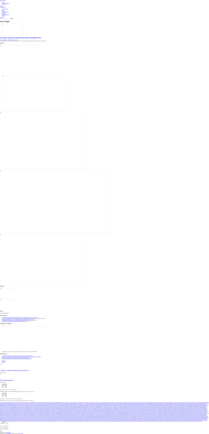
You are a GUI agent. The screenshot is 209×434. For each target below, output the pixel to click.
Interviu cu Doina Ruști (129, 411)
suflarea (42, 420)
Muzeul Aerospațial (171, 414)
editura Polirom (148, 408)
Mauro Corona (39, 414)
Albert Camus (89, 403)
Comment (16, 39)
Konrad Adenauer (113, 412)
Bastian (118, 404)
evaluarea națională (99, 409)
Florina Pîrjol (48, 410)
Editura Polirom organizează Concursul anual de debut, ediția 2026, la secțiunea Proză (17, 320)
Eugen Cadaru (79, 409)
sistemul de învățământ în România (166, 419)
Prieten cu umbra (45, 417)
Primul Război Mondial (70, 417)
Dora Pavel (81, 408)
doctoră (50, 408)
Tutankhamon (154, 420)
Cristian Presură (79, 407)
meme (43, 414)
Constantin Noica (3, 407)
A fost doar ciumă (201, 402)
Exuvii (138, 409)
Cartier (185, 405)
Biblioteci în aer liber (144, 404)
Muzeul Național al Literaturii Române (10, 415)
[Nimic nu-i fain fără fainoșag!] (3, 378)
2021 (183, 402)
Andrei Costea (176, 403)
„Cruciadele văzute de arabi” (18, 402)
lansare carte (131, 412)
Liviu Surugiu (92, 413)
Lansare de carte (136, 412)
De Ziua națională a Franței (158, 407)
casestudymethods (189, 405)
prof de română (79, 417)
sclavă (33, 419)
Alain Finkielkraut (73, 403)
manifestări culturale (179, 413)
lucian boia (101, 413)
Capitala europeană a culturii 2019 (115, 405)
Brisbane (33, 405)
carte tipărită (152, 405)
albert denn (94, 403)
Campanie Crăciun (106, 405)
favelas (198, 409)
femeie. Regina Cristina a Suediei (5, 410)
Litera (84, 413)
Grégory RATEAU (136, 410)
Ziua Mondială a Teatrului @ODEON (171, 421)
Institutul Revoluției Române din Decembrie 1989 (104, 411)
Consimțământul (196, 406)
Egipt (196, 408)
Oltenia (26, 416)
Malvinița (134, 413)
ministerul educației (92, 414)
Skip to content (2, 0)
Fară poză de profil (190, 409)
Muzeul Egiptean (189, 414)
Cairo (83, 405)
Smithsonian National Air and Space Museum (180, 419)
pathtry (129, 416)
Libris (63, 413)
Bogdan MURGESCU (169, 404)
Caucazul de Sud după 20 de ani (24, 406)
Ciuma (131, 406)
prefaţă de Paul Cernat (26, 417)
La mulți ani (124, 412)
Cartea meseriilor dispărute (167, 405)
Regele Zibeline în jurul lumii (5, 418)
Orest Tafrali (39, 416)
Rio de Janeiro (67, 418)
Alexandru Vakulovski (106, 403)
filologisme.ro (11, 39)
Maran (184, 413)
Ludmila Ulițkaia (109, 413)
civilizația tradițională (136, 406)
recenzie (195, 417)
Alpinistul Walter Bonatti (131, 403)
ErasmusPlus (52, 409)
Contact (3, 15)
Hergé (179, 410)
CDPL (32, 406)
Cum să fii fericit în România (122, 407)
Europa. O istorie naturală (91, 409)
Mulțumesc (162, 414)
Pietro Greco (178, 416)
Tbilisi (97, 420)
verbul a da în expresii (8, 421)
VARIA (3, 10)
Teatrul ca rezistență (101, 420)
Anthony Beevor (3, 404)
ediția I (139, 408)
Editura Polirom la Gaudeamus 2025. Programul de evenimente (13, 321)
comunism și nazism (173, 406)
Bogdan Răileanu (182, 404)
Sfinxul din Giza (107, 419)
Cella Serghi (59, 406)
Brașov (31, 405)
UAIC (158, 420)
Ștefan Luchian (24, 420)
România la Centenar (117, 418)
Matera (29, 414)
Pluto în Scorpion (191, 416)
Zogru (190, 421)
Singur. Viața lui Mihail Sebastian (147, 419)
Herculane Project (174, 410)
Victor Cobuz (58, 421)
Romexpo (181, 418)
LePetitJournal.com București (191, 412)
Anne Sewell (206, 403)
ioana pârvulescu (179, 411)
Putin (100, 417)
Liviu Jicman (88, 413)
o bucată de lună (136, 415)
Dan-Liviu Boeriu (144, 407)
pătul (137, 416)
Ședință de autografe (89, 419)
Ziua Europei (149, 421)
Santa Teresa (15, 419)
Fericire (20, 410)
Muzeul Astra (177, 414)
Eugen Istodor (84, 409)
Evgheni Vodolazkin (113, 409)
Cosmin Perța (61, 407)
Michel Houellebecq (48, 414)
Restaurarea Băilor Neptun (42, 418)
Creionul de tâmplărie (72, 407)
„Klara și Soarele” (98, 402)
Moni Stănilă (124, 414)
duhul (106, 408)
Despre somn (192, 407)
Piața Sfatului (173, 416)
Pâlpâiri (71, 416)
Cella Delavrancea (54, 406)
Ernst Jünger (68, 409)
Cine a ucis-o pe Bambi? (112, 406)
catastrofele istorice (13, 406)
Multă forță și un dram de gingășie (154, 414)
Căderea (67, 405)
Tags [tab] (3, 362)
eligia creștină (7, 409)
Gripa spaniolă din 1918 (144, 410)
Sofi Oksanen (193, 419)
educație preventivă (192, 408)
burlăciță (40, 405)
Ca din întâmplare (45, 405)
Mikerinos (73, 414)
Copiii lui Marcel (27, 407)
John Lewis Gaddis (54, 412)
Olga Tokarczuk (22, 416)
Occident (17, 416)
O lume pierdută (188, 415)
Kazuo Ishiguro (87, 412)
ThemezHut (21, 433)
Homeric (4, 411)
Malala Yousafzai (130, 413)
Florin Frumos (39, 410)
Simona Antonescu (122, 419)
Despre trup (202, 407)
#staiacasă (138, 402)
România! (123, 418)
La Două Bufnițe (119, 412)
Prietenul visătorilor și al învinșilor (54, 417)
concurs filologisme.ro (189, 406)
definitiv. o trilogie (166, 407)
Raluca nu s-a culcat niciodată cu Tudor (127, 417)
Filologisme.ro (31, 410)
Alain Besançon (66, 403)
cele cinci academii (36, 406)
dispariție (39, 408)
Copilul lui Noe (32, 407)
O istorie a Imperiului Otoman (180, 415)
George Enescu (126, 410)
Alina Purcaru (117, 403)
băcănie (100, 404)
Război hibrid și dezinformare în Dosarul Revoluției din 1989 (167, 417)
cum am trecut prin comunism (111, 407)
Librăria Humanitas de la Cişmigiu (20, 413)
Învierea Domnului (151, 411)
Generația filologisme (6, 3)
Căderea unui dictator (73, 405)
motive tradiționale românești (143, 414)
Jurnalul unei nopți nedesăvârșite (74, 412)
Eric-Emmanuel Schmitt (61, 409)
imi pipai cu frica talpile (81, 411)
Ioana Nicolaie (173, 411)
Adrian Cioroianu (60, 403)
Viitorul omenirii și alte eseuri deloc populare (86, 421)
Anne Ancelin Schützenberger (198, 403)
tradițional (130, 420)
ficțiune (23, 410)
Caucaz (17, 406)
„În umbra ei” (87, 402)
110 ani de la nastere (168, 402)
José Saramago (60, 412)
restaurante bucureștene (33, 418)
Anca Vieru (164, 403)
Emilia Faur (22, 409)
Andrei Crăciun (181, 403)
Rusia (197, 418)
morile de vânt (135, 414)
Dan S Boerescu (134, 407)
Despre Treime (196, 407)
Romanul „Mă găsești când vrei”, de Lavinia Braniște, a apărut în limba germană (16, 319)
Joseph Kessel (65, 412)
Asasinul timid (53, 404)
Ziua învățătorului (154, 421)
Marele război (193, 413)
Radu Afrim (112, 417)
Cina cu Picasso (105, 406)
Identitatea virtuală (68, 411)
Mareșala (197, 413)
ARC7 (7, 404)
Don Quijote (77, 408)
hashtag (167, 410)
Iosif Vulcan (204, 411)
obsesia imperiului (12, 416)
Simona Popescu (133, 419)
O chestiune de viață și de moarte (144, 415)
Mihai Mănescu (59, 414)
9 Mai (193, 402)
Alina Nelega (112, 403)
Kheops (99, 412)
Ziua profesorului (186, 421)
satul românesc (29, 419)
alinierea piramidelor (123, 403)
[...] (46, 40)
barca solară (115, 404)
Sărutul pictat (24, 419)
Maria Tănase (201, 413)
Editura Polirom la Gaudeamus (156, 408)
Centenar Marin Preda (69, 406)
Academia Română (43, 403)
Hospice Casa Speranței (24, 411)
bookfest (5, 405)
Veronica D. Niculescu (16, 421)
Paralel (93, 416)
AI (63, 403)
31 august (189, 402)
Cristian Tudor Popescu (86, 407)
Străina (39, 420)
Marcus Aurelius (188, 413)
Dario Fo (148, 407)
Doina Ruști (54, 408)
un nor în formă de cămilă (168, 420)
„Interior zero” (92, 402)
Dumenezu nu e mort (111, 408)
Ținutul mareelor (117, 420)
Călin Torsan (95, 405)
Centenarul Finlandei (76, 406)
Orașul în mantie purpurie (32, 416)
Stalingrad (1, 420)
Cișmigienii (128, 406)
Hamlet (164, 410)
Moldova (113, 414)
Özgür (64, 416)
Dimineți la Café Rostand (24, 408)
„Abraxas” (2, 402)
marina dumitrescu (3, 414)
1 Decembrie (142, 402)
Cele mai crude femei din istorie (45, 406)
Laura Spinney (147, 412)
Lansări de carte (142, 412)
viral (95, 421)
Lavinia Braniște (159, 412)
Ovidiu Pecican (54, 416)
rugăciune (185, 418)
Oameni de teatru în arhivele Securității (198, 415)
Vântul (1, 421)
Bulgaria (37, 405)
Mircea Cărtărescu (99, 414)
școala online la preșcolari (54, 419)
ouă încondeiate (48, 416)
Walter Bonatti (123, 421)
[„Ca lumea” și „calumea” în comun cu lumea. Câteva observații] (3, 368)
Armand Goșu (23, 404)
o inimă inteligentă (171, 415)
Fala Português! (184, 409)
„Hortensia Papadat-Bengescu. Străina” (58, 402)
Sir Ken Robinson (156, 419)
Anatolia (160, 403)
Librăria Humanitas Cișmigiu (9, 413)
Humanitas (36, 411)
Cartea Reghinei (181, 405)
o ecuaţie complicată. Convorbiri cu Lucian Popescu (159, 415)
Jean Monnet (41, 412)
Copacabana (8, 407)
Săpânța (18, 419)
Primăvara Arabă (63, 417)
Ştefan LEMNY (19, 420)
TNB (123, 420)
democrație (178, 407)
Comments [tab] (4, 361)
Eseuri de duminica (73, 409)
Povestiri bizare (19, 417)
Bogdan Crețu (162, 404)
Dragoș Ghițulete (94, 408)
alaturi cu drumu (84, 403)
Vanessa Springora (204, 420)
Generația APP (95, 410)
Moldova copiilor (118, 414)
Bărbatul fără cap (110, 404)
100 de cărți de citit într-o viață (160, 402)
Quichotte (102, 417)
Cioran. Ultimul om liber (121, 406)
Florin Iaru (44, 410)
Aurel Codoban (90, 404)
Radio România (107, 417)
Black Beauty (157, 404)
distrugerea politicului (45, 408)
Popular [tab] (3, 360)
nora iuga (112, 415)
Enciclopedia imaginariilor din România (39, 409)
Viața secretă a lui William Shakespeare (39, 421)
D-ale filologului (5, 8)
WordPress (9, 433)
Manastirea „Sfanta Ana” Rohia (170, 413)
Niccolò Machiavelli (70, 415)
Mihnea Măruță (68, 414)
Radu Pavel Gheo (117, 417)
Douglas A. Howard (87, 408)
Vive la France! (98, 421)
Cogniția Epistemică (148, 406)
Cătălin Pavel (7, 406)
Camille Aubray (100, 405)
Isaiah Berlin (11, 412)
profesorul (84, 417)
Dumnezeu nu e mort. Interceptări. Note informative (124, 408)
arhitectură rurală (17, 404)
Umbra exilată (161, 420)
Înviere (146, 411)
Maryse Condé (21, 414)
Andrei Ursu (191, 403)
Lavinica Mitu (164, 412)
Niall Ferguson (63, 415)
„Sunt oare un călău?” (132, 402)
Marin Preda (206, 413)
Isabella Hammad (5, 412)
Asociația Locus (81, 404)
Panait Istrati (75, 416)
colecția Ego (154, 406)
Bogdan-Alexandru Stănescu (190, 404)
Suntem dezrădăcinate (47, 420)
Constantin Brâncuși (203, 406)
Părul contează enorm (121, 416)
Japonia (37, 412)
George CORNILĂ (120, 410)
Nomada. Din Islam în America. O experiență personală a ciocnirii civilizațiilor (97, 415)
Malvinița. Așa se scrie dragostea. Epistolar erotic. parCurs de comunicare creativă (150, 413)
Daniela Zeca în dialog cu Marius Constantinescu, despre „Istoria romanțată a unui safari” (17, 317)
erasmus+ (48, 409)
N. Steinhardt (45, 415)
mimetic (76, 414)
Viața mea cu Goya (28, 421)
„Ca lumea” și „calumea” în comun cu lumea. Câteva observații (14, 370)
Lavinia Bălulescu (153, 412)
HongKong (8, 411)
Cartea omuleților (175, 405)
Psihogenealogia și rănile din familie (92, 417)
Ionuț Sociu (200, 411)
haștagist (169, 410)
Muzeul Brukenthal (183, 414)
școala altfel (37, 419)
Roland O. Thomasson (110, 418)
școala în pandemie (42, 419)
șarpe (21, 419)
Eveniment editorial (106, 409)
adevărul (47, 403)
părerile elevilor (103, 416)
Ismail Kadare (15, 412)
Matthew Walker (34, 414)
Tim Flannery (111, 420)
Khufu (102, 412)
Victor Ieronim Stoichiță (65, 421)
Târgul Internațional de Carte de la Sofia (82, 420)
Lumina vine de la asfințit (116, 413)
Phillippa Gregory (168, 416)
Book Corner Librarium (199, 404)
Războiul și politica (191, 417)
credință (67, 407)
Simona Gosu (128, 419)
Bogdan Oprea (176, 404)
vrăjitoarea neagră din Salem (116, 421)
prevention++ (40, 417)
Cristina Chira (92, 407)
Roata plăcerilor (79, 418)
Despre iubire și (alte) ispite (184, 407)
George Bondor (107, 410)
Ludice (104, 413)
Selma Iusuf (95, 419)
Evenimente (4, 13)
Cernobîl (95, 406)
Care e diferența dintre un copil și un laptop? (129, 405)
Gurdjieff (149, 410)
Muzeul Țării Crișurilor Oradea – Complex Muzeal (34, 415)
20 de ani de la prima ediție (177, 402)
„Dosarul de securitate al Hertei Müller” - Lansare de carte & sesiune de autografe (37, 402)
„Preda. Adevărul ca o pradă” (114, 402)
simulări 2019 (139, 419)
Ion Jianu (184, 411)
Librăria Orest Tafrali (51, 413)
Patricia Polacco (133, 416)
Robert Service (103, 418)
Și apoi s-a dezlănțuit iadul (114, 419)
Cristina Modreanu (98, 407)
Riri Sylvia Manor (73, 418)
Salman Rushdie (3, 419)
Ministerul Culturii (85, 414)
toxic (125, 420)
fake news (141, 409)
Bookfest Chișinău (10, 405)
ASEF (57, 404)
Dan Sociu (138, 407)
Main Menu (2, 17)
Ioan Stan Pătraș (168, 411)
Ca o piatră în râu (51, 405)
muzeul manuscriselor (196, 414)
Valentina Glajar (192, 420)
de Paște (151, 407)
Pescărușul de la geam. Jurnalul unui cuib (158, 416)
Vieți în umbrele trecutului (74, 421)
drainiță (98, 408)
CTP (102, 407)
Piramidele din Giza (184, 416)
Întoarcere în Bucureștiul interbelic (139, 411)
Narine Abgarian (50, 415)
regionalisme (12, 418)
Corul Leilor (50, 407)
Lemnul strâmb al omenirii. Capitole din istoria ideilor (176, 412)
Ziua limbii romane (161, 421)
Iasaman (63, 411)
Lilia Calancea (74, 413)
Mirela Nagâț (109, 414)
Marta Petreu (16, 414)
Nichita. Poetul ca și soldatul (78, 415)
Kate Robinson (82, 412)
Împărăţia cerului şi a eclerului (90, 411)
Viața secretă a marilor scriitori (51, 421)
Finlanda (35, 410)
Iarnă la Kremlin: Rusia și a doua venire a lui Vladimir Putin (51, 411)
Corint (39, 407)
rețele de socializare (50, 418)
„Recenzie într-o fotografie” (123, 402)
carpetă (143, 405)
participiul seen (114, 416)
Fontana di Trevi (53, 410)
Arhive (1, 313)
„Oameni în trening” (104, 402)
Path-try (126, 416)
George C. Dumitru (113, 410)
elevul (4, 409)
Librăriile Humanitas (58, 413)
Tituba (121, 420)
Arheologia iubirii (11, 404)
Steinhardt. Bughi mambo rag (33, 420)
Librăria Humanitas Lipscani (42, 413)
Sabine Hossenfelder (202, 418)
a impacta (37, 403)
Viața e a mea (22, 421)
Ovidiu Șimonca (60, 416)
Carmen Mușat (139, 405)
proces (76, 417)
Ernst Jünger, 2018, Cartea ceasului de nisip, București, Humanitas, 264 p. (20, 37)
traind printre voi (135, 420)
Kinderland (105, 412)
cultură (105, 407)
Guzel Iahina (153, 410)
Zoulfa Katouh (199, 421)
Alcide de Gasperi (99, 403)
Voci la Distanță (104, 421)
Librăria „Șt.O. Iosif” (200, 412)
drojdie (101, 408)
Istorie (19, 412)
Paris (107, 416)
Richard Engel (62, 418)
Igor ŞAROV (74, 411)
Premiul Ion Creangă (33, 417)
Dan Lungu (129, 407)
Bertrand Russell (127, 404)
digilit (4, 408)
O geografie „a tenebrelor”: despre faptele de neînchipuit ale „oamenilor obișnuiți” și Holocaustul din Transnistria (21, 318)
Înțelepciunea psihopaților (117, 411)
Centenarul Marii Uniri (84, 406)
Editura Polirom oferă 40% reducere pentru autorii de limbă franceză (173, 408)
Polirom (195, 416)
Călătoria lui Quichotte (88, 405)
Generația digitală (101, 410)
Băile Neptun (104, 404)
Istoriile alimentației (24, 412)
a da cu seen (196, 402)
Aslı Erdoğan (61, 404)
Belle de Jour (122, 404)
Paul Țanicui (140, 416)
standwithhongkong (7, 420)
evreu (118, 409)
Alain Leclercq (78, 403)
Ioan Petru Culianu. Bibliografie (159, 411)
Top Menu (2, 6)
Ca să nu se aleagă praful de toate (60, 405)
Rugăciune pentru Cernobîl (191, 418)
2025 (187, 402)
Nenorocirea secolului (57, 415)
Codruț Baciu (142, 406)
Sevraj (103, 419)
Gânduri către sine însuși (77, 410)
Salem (207, 418)
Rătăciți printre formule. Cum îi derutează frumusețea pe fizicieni (145, 417)
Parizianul (110, 416)
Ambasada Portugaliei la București (142, 403)
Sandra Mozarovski (9, 419)
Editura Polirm (142, 408)
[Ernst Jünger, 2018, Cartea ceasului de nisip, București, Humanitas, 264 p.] (12, 35)
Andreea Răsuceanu (170, 403)
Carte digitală (147, 405)
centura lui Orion (91, 406)
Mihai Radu (64, 414)
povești (6, 417)
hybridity (39, 411)
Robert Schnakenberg (85, 418)
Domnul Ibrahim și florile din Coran (62, 408)
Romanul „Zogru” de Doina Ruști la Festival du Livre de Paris (168, 418)
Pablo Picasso (67, 416)
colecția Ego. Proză (159, 406)
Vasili (3, 421)
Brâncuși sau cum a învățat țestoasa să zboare (22, 405)
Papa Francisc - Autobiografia (86, 416)
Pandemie (79, 416)
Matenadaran (26, 414)
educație (186, 408)
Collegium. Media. (166, 406)
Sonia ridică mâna (199, 419)
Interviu (123, 411)
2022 (185, 402)
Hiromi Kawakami (189, 410)
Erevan (56, 409)
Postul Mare (202, 416)
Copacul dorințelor (14, 407)
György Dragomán (159, 410)
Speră (203, 419)
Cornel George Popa (43, 407)
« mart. (1, 431)
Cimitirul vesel (100, 406)
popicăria (198, 416)
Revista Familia (56, 418)
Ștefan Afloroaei (13, 420)
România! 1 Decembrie (129, 418)
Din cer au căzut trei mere (33, 408)
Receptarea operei (200, 417)
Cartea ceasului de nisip (158, 405)
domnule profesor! (72, 408)
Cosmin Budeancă (55, 407)
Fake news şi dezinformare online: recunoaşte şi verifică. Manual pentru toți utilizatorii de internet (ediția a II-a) (162, 409)
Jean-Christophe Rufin (47, 412)
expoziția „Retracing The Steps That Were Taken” (128, 409)
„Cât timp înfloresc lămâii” (8, 402)
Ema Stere (18, 409)
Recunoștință (206, 417)
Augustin (86, 404)
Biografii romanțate (152, 404)
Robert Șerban (98, 418)
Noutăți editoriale (127, 415)
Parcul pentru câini (97, 416)
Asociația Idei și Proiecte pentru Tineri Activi (71, 404)
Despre (3, 2)
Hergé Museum (183, 410)
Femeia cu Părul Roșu (203, 409)
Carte (3, 9)
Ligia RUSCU (69, 413)
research (27, 418)
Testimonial (107, 420)
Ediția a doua (135, 408)
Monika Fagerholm (129, 414)
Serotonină (99, 419)
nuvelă (131, 415)
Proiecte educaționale (5, 14)
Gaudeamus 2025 (85, 410)
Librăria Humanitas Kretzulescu (31, 413)
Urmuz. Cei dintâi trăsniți (184, 420)
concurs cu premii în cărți (181, 406)
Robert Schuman (92, 418)
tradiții (127, 420)
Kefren (92, 412)
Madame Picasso (123, 413)
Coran (37, 407)
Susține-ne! (4, 4)
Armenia (27, 404)
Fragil (58, 410)
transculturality (140, 420)
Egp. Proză (203, 408)
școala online (48, 419)
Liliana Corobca (80, 413)
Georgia (131, 410)
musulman (166, 414)
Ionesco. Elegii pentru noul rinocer (192, 411)
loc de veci (97, 413)
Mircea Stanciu (104, 414)
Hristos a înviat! (31, 411)
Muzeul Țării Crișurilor (21, 415)
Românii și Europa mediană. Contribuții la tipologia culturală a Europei (145, 418)
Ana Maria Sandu (156, 403)
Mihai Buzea (54, 414)
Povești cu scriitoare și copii (12, 417)
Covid (64, 407)
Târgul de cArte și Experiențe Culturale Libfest (67, 420)
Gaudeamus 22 (90, 410)
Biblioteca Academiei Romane (135, 404)
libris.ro (65, 413)
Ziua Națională (180, 421)
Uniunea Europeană (176, 420)
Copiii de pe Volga (20, 407)
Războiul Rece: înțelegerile (182, 417)
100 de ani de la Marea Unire (150, 402)
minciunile (80, 414)
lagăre (128, 412)
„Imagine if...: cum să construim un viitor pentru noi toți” (75, 402)
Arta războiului (48, 404)
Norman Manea (117, 415)
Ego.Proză (199, 408)
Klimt (109, 412)
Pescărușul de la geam (146, 416)
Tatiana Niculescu (92, 420)
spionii (206, 419)
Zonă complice (194, 421)
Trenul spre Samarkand (147, 420)
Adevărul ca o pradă (52, 403)
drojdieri (103, 408)
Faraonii (195, 409)
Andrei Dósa (186, 403)
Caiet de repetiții (79, 405)
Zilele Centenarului (135, 421)
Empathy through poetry (28, 409)
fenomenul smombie (15, 410)
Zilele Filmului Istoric (142, 421)
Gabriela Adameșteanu (69, 410)
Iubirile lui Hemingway (31, 412)
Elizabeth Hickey (13, 409)
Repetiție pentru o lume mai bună (20, 418)
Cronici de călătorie (5, 11)
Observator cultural (6, 416)
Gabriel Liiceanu (62, 410)
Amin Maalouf (150, 403)
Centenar (63, 406)
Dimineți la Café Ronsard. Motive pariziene (12, 408)
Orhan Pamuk (43, 416)
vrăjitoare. (109, 421)
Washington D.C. (129, 421)
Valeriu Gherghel (198, 420)
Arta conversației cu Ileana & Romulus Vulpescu (37, 404)
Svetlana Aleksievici (54, 420)
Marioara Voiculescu (10, 414)
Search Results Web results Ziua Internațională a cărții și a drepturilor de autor (72, 419)
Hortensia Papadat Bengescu (15, 411)
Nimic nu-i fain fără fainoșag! (6, 380)
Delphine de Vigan (172, 407)
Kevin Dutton (95, 412)
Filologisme (26, 410)
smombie (189, 419)
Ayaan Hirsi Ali (96, 404)
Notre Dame (122, 415)
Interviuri (3, 12)
